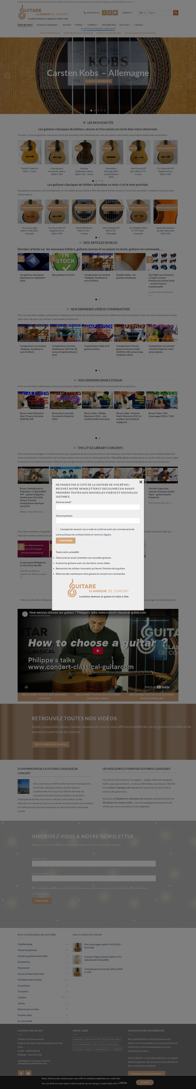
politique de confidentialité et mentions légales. (86, 534)
